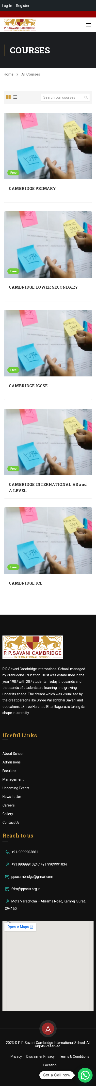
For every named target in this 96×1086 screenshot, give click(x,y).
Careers (8, 805)
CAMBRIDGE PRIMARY (32, 188)
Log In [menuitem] (7, 5)
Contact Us (10, 822)
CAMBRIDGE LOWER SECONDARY (43, 287)
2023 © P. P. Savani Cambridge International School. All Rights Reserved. (48, 1044)
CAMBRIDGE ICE (25, 583)
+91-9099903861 (24, 852)
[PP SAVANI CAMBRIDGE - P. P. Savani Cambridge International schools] (20, 25)
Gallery (7, 814)
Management (13, 779)
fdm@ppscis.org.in (25, 889)
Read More (48, 146)
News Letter (11, 797)
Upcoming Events (16, 788)
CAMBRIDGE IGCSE (28, 385)
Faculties (9, 771)
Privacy (16, 1056)
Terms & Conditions (74, 1056)
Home (9, 74)
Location (50, 1065)
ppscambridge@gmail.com (32, 877)
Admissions (11, 762)
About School (12, 754)
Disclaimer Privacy (40, 1056)
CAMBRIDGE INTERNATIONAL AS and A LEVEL (48, 487)
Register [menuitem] (22, 5)
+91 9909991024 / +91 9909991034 (39, 864)
